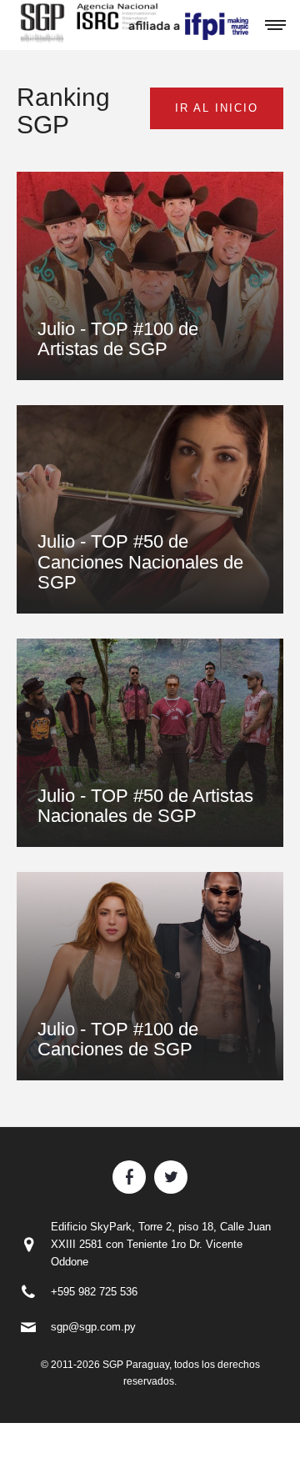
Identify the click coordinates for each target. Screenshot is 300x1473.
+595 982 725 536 (94, 1291)
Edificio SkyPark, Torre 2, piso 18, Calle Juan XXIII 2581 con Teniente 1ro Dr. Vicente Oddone (161, 1244)
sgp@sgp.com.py (93, 1326)
